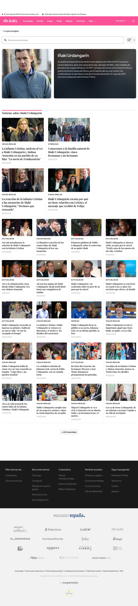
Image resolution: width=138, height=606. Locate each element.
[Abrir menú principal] (133, 21)
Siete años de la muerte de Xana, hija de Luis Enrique (65, 14)
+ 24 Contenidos (69, 432)
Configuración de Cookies (74, 571)
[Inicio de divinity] (10, 21)
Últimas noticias (13, 480)
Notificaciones (39, 494)
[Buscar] (129, 40)
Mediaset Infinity (119, 475)
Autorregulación (40, 499)
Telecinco (116, 480)
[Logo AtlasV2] (36, 557)
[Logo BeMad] (20, 548)
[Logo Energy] (118, 539)
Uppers (115, 491)
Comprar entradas (94, 480)
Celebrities (11, 475)
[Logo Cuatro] (85, 529)
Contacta (37, 480)
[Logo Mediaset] (69, 517)
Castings (36, 475)
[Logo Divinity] (118, 529)
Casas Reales (9, 144)
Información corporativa (34, 571)
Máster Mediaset (66, 489)
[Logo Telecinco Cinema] (85, 548)
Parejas (75, 321)
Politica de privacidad (54, 571)
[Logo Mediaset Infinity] (20, 529)
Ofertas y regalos (94, 475)
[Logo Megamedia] (70, 583)
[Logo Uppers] (53, 548)
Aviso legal (19, 571)
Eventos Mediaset (67, 483)
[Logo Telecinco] (53, 529)
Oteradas (53, 144)
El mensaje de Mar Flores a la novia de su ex (21, 14)
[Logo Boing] (85, 539)
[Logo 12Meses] (117, 548)
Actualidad (8, 239)
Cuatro (115, 486)
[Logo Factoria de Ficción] (53, 539)
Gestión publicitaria (110, 571)
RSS (121, 571)
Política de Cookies (93, 571)
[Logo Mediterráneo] (101, 558)
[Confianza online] (69, 596)
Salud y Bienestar (93, 491)
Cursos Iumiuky (93, 486)
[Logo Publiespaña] (69, 557)
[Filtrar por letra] (134, 40)
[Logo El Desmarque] (20, 539)
